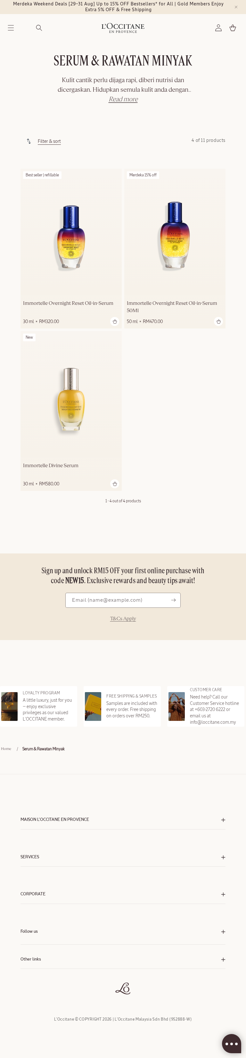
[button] (11, 28)
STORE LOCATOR (35, 986)
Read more (123, 99)
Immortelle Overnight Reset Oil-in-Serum (68, 303)
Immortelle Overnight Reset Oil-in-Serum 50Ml (172, 307)
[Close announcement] (236, 7)
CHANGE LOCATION (37, 992)
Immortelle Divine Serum (50, 465)
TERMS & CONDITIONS (39, 973)
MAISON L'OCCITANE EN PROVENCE (54, 820)
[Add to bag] (114, 321)
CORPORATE (32, 894)
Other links (30, 959)
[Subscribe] (173, 600)
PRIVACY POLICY (34, 979)
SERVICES (29, 857)
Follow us (29, 932)
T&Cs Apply (123, 619)
